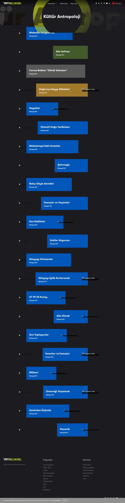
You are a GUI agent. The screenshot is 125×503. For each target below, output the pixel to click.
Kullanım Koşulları (88, 467)
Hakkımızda (63, 3)
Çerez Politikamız (57, 500)
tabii (84, 478)
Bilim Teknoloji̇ (47, 476)
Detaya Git (33, 36)
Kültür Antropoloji (48, 473)
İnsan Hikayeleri (48, 465)
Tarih (44, 484)
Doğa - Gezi (47, 467)
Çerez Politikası (88, 473)
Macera (45, 478)
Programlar (51, 3)
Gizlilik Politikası (88, 470)
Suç (44, 487)
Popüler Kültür (47, 481)
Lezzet (45, 470)
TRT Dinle (86, 476)
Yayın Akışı (73, 3)
